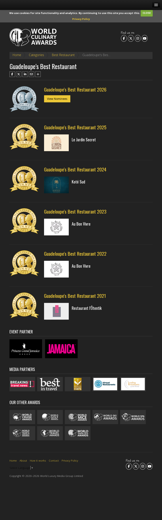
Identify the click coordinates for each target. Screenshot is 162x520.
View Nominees (57, 99)
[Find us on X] (131, 38)
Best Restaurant (63, 55)
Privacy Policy (81, 19)
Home (16, 55)
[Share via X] (18, 74)
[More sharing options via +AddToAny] (37, 74)
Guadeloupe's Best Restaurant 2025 (75, 127)
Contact (54, 460)
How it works (38, 460)
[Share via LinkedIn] (25, 74)
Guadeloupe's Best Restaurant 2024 (75, 169)
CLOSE (147, 13)
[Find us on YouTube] (145, 38)
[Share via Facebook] (12, 74)
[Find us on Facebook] (124, 38)
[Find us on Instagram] (138, 38)
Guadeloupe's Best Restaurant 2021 (75, 295)
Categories (36, 55)
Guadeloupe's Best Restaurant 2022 (75, 253)
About (23, 460)
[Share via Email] (31, 74)
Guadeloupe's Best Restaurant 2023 (75, 211)
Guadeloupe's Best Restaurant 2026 (75, 89)
